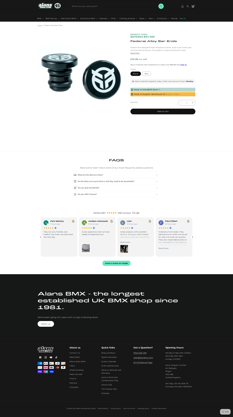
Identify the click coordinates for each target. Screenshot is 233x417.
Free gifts (74, 387)
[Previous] (40, 237)
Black (135, 74)
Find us (73, 379)
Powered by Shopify (88, 408)
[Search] (161, 6)
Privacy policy (116, 408)
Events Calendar (108, 361)
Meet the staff (76, 374)
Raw (147, 74)
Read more (125, 242)
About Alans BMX (77, 361)
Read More (135, 53)
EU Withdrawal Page (142, 362)
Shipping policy (143, 408)
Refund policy (103, 408)
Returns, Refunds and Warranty (111, 371)
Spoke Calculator (109, 357)
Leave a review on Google (116, 263)
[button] (40, 18)
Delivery (73, 383)
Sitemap (105, 393)
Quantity (134, 102)
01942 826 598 (140, 353)
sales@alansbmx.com (143, 358)
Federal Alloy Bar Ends (53, 25)
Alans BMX (76, 408)
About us (45, 324)
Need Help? (75, 357)
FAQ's (72, 366)
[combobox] (116, 6)
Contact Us (75, 353)
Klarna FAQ (106, 385)
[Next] (192, 237)
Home (40, 25)
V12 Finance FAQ (109, 389)
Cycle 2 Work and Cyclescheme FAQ (109, 379)
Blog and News (108, 353)
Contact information (159, 408)
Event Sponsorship (110, 366)
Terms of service (129, 408)
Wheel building (76, 370)
